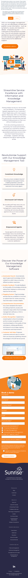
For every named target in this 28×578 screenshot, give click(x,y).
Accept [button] (10, 18)
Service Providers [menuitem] (14, 537)
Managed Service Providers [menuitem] (14, 552)
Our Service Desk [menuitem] (14, 516)
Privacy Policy (23, 448)
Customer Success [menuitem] (14, 504)
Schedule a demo (10, 46)
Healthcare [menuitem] (14, 532)
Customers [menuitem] (14, 492)
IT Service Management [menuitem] (14, 548)
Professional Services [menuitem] (14, 509)
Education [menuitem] (14, 535)
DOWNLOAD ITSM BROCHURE (14, 358)
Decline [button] (17, 18)
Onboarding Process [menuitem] (14, 507)
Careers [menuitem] (14, 513)
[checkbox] (13, 430)
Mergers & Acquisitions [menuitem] (14, 522)
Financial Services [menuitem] (14, 539)
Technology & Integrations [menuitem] (14, 511)
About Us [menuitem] (14, 502)
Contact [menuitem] (14, 495)
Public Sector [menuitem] (14, 530)
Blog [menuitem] (14, 490)
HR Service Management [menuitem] (14, 550)
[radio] (13, 428)
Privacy (10, 571)
